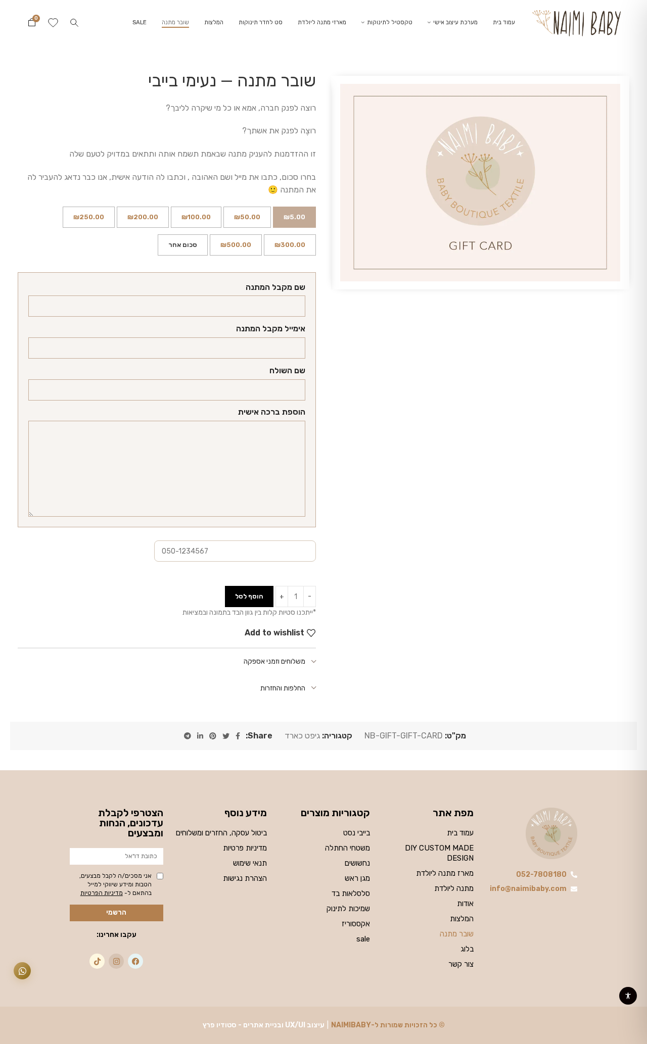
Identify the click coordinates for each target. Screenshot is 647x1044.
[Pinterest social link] (212, 735)
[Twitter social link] (226, 735)
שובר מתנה (457, 933)
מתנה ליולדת (454, 888)
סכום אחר (182, 244)
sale (363, 938)
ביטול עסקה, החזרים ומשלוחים (221, 832)
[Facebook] (135, 961)
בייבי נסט (356, 832)
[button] (74, 23)
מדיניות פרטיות (245, 848)
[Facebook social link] (238, 735)
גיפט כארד (302, 735)
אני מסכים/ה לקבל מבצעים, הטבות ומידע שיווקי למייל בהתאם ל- (115, 884)
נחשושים (357, 863)
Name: (275, 288)
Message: (271, 413)
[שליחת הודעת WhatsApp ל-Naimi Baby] (22, 970)
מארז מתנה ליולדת (445, 873)
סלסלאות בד (351, 893)
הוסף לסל (249, 596)
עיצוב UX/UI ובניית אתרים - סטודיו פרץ (264, 1025)
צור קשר (461, 964)
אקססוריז (356, 923)
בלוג (467, 949)
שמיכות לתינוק (348, 908)
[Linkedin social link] (200, 735)
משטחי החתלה (347, 848)
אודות (465, 903)
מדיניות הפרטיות (101, 893)
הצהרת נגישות (245, 878)
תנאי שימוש (250, 863)
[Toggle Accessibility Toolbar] (628, 995)
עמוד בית (460, 832)
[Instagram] (116, 961)
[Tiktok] (97, 961)
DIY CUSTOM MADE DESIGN (439, 853)
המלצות (462, 918)
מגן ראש (357, 878)
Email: (270, 330)
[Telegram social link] (187, 735)
